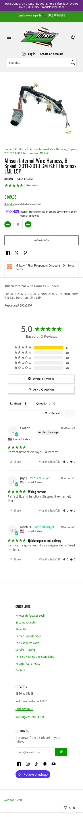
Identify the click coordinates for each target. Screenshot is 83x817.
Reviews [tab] (15, 403)
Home (8, 149)
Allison (8, 179)
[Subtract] (7, 224)
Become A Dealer (26, 622)
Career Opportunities (28, 636)
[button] (72, 37)
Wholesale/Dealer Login (30, 615)
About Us (20, 629)
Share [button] (17, 462)
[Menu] (9, 37)
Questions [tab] (43, 403)
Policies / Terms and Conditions (34, 656)
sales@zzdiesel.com (29, 717)
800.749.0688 (24, 709)
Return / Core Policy (27, 663)
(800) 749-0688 (56, 15)
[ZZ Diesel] (40, 37)
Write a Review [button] (43, 379)
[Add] (28, 224)
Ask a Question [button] (43, 389)
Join (61, 751)
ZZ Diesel (9, 799)
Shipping (9, 204)
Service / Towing (25, 650)
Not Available (41, 240)
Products (20, 149)
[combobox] (38, 62)
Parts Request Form (27, 643)
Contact (20, 670)
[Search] (73, 62)
